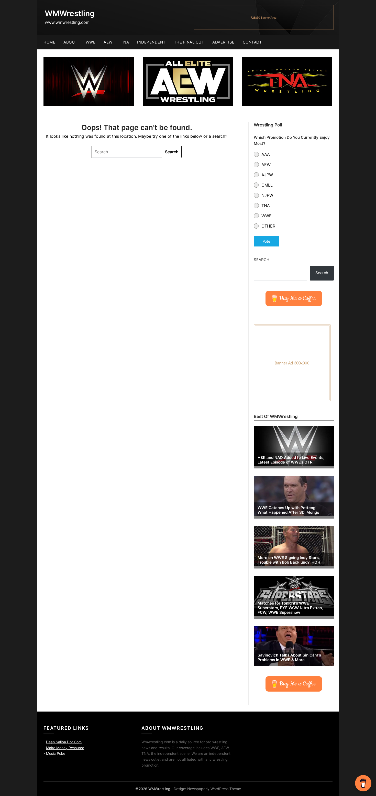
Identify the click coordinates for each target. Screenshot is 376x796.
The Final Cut (189, 42)
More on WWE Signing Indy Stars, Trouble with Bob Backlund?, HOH (289, 560)
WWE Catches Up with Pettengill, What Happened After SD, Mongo (288, 510)
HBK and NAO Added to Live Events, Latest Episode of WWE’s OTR (291, 460)
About (70, 42)
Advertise (223, 42)
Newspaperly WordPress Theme (214, 789)
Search (261, 259)
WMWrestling (70, 13)
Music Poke (55, 753)
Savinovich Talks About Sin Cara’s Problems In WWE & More (289, 657)
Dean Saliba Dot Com (64, 742)
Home (49, 42)
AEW (108, 42)
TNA (125, 42)
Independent (151, 42)
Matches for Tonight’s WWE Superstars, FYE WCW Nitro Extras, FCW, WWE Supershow (290, 608)
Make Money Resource (65, 748)
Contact (252, 42)
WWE (91, 42)
